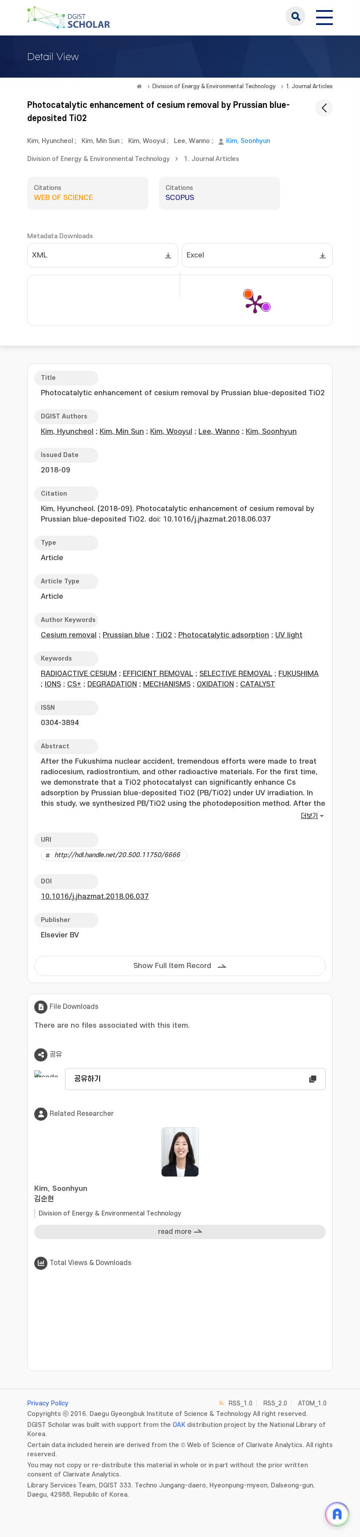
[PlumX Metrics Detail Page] (255, 303)
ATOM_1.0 (312, 1403)
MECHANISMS (167, 684)
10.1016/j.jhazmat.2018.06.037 (95, 897)
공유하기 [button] (87, 1079)
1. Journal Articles (309, 86)
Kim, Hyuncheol (50, 141)
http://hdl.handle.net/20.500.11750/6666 (117, 855)
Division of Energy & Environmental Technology (214, 86)
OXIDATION (215, 684)
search (295, 16)
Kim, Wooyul (146, 141)
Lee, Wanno (192, 141)
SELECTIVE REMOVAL (235, 674)
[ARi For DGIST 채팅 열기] (337, 1514)
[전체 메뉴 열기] (324, 16)
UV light (288, 635)
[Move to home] (139, 86)
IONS (53, 684)
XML (39, 255)
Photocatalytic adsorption (223, 635)
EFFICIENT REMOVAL (158, 674)
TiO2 (164, 635)
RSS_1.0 (240, 1403)
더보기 (309, 816)
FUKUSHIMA (298, 674)
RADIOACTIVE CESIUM (79, 674)
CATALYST (257, 684)
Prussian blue (126, 635)
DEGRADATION (112, 684)
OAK (179, 1425)
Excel (195, 255)
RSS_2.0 (275, 1403)
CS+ (74, 684)
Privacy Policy (47, 1403)
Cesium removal (69, 635)
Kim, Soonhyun (248, 141)
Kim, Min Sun (100, 141)
